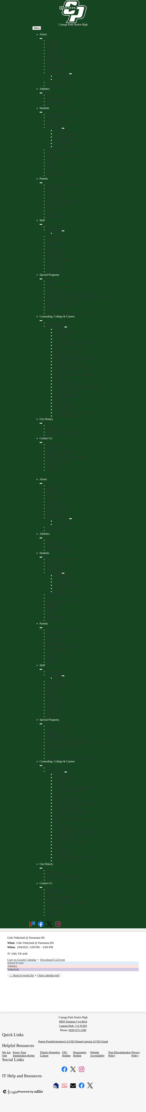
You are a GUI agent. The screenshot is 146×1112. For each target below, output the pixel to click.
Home (50, 245)
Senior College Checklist (68, 351)
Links (57, 348)
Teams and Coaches (58, 98)
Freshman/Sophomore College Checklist (76, 358)
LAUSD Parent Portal (59, 194)
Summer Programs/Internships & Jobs (75, 412)
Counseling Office (57, 249)
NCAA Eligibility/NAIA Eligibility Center (77, 386)
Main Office (53, 261)
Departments (54, 127)
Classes (58, 233)
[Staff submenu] (41, 224)
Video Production (64, 136)
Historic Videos (55, 428)
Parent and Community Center (64, 201)
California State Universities (69, 364)
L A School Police (64, 79)
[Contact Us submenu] (41, 442)
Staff (49, 210)
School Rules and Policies (61, 156)
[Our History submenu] (41, 423)
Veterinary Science (64, 143)
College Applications (65, 332)
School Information (57, 72)
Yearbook (59, 146)
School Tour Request (58, 460)
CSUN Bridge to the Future (69, 345)
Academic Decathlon (58, 281)
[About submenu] (41, 38)
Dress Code (60, 75)
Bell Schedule (54, 117)
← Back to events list (22, 975)
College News (62, 329)
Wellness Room (55, 50)
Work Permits (54, 175)
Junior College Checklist (67, 354)
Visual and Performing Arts (69, 140)
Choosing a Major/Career (68, 390)
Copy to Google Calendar (21, 959)
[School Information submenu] (70, 73)
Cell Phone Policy (57, 85)
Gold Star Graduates (58, 435)
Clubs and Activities (58, 120)
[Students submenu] (41, 112)
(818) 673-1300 (77, 1030)
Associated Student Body (61, 114)
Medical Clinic (55, 197)
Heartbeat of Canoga (58, 258)
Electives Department (66, 133)
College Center (55, 326)
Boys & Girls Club (57, 287)
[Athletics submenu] (41, 93)
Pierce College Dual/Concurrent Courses (77, 342)
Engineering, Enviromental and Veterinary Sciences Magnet (80, 297)
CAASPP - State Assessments (63, 184)
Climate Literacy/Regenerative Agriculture (70, 313)
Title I (50, 310)
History (51, 53)
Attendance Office (57, 239)
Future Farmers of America (62, 303)
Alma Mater (53, 43)
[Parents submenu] (41, 182)
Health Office (54, 255)
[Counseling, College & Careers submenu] (41, 320)
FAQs (57, 399)
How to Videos (62, 403)
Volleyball (13, 969)
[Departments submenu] (63, 128)
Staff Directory (55, 226)
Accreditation (54, 40)
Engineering (60, 130)
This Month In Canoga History (64, 431)
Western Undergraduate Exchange (73, 374)
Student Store (54, 159)
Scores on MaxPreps (58, 104)
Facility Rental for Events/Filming (66, 457)
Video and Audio (63, 406)
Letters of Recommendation (69, 383)
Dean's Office (54, 252)
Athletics (52, 95)
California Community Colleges (72, 367)
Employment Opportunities (62, 451)
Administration (55, 236)
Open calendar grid (48, 975)
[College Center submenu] (65, 327)
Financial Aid (61, 335)
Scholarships (61, 380)
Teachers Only (55, 268)
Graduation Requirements (61, 149)
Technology (53, 162)
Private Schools (62, 370)
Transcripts (53, 165)
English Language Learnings (63, 300)
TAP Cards (53, 82)
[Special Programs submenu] (41, 278)
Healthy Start (54, 191)
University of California (67, 361)
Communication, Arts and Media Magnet (70, 294)
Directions (52, 447)
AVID (50, 284)
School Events (15, 963)
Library (51, 152)
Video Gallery (54, 69)
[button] (41, 483)
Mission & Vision (56, 59)
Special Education (57, 306)
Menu (37, 28)
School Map (53, 66)
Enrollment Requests (58, 454)
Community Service (65, 393)
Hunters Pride (54, 56)
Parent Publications (57, 204)
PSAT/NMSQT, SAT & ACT (70, 396)
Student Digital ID (57, 172)
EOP (56, 377)
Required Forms (56, 101)
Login (10, 1092)
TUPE (50, 168)
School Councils (56, 207)
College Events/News (66, 415)
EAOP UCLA (62, 409)
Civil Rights (53, 47)
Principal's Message (58, 63)
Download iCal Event (52, 959)
